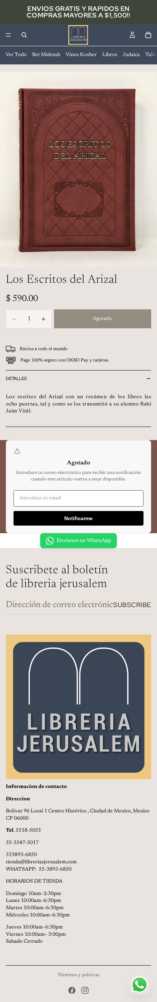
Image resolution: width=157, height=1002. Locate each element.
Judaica (131, 55)
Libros (109, 55)
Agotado (102, 318)
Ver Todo (16, 55)
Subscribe (132, 605)
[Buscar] (24, 35)
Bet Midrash (46, 55)
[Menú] (8, 35)
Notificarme (78, 518)
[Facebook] (72, 990)
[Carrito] (148, 35)
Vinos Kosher (81, 55)
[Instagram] (85, 990)
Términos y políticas (78, 975)
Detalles (16, 378)
